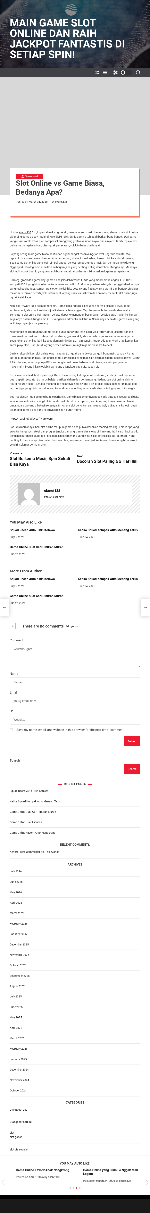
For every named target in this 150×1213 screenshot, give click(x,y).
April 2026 (16, 902)
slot (12, 1132)
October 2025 (18, 965)
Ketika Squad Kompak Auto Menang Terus (108, 530)
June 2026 (16, 881)
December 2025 (19, 944)
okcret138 (61, 201)
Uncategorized (18, 1109)
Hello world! (52, 851)
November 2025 (19, 954)
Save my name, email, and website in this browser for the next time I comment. (70, 730)
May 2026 (16, 892)
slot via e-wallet (19, 1149)
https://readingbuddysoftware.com (31, 418)
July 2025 (16, 996)
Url (11, 711)
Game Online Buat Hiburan (26, 822)
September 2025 (20, 975)
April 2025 (16, 1027)
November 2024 (19, 1080)
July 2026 (16, 871)
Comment (16, 640)
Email (14, 692)
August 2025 (17, 986)
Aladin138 (25, 232)
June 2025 (16, 1007)
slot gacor (16, 1137)
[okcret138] (29, 494)
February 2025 (19, 1048)
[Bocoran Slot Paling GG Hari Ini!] (145, 607)
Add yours (71, 626)
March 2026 (17, 913)
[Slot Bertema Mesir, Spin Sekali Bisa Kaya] (4, 607)
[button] (3, 1182)
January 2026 (18, 933)
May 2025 (16, 1017)
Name (14, 674)
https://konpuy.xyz (54, 497)
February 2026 (19, 923)
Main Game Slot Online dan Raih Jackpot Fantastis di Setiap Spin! (67, 39)
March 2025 (17, 1038)
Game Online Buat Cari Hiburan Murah (36, 547)
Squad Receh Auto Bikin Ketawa (32, 530)
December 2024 (19, 1069)
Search (15, 760)
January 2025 (18, 1059)
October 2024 (18, 1090)
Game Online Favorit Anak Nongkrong (32, 832)
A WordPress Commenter (25, 851)
